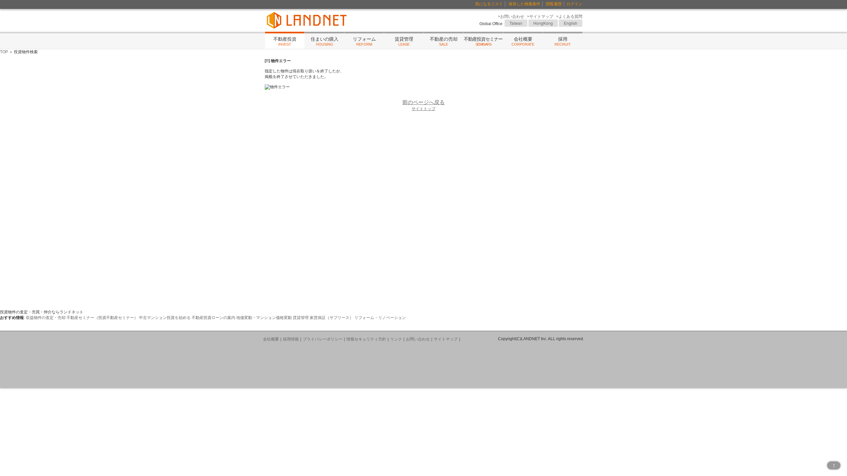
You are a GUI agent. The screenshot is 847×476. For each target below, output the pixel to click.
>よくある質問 (569, 16)
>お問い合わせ (511, 16)
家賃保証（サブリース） (331, 317)
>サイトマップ (540, 16)
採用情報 (291, 339)
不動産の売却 (444, 41)
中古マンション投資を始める (165, 317)
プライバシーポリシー (322, 339)
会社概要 (523, 41)
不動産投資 (284, 41)
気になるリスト (489, 4)
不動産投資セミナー (483, 41)
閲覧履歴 (554, 4)
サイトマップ (446, 339)
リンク (396, 339)
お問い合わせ (418, 339)
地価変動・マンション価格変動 (264, 317)
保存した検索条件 (524, 4)
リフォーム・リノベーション (380, 317)
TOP (4, 52)
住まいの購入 (324, 41)
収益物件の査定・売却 (46, 317)
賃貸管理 (404, 41)
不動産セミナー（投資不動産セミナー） (102, 317)
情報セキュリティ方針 (366, 339)
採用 (563, 41)
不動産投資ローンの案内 (213, 317)
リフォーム (364, 41)
